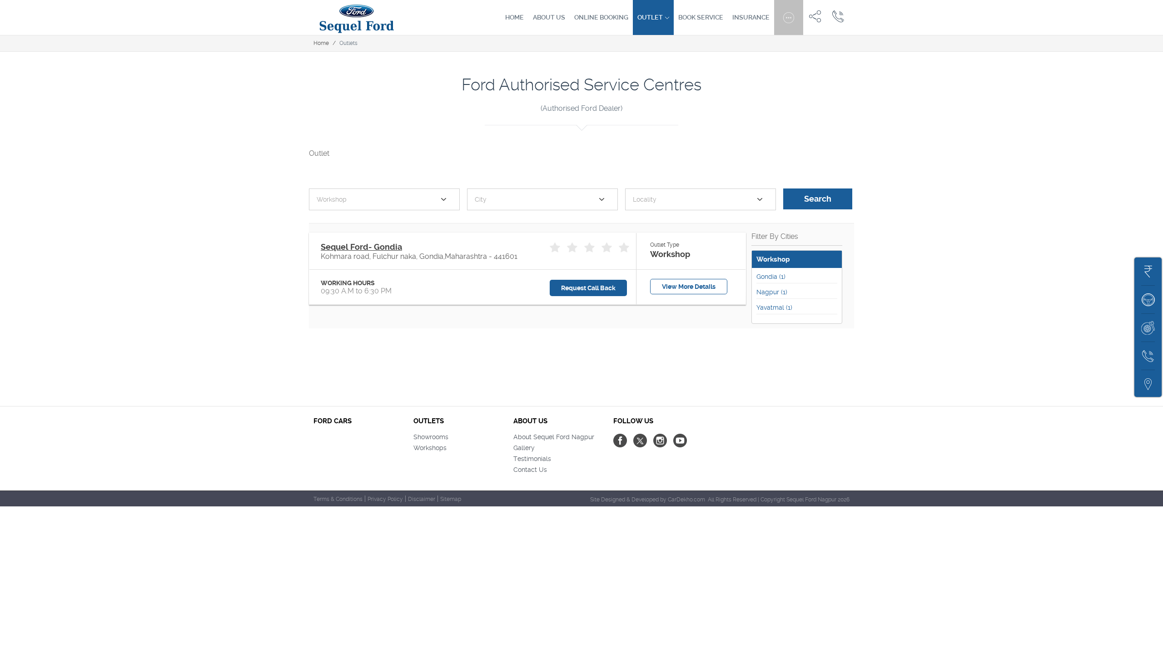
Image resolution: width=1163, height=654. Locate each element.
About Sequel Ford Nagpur (553, 437)
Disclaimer (421, 499)
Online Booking (601, 17)
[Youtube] (680, 440)
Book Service (700, 17)
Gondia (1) (770, 276)
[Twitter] (640, 440)
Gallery (524, 447)
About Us (549, 17)
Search (817, 198)
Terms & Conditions (338, 499)
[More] (788, 16)
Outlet (650, 17)
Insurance (751, 17)
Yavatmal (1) (774, 307)
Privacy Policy (385, 499)
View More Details (689, 286)
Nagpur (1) (771, 292)
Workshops (430, 447)
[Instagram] (660, 440)
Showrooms (430, 437)
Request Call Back (588, 288)
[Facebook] (620, 440)
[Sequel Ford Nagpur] (356, 17)
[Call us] (838, 16)
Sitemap (450, 499)
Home (514, 17)
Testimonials (532, 458)
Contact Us (530, 469)
